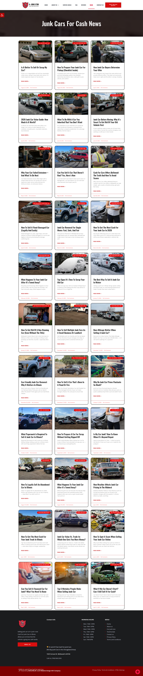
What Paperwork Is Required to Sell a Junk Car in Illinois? (34, 436)
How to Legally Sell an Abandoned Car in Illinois (35, 486)
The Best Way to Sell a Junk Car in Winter (106, 281)
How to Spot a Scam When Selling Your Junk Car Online (107, 538)
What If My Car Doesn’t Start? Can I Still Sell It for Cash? (105, 590)
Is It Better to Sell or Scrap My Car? (34, 69)
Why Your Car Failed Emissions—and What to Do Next (34, 174)
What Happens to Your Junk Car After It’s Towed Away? (34, 281)
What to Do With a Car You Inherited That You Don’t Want (69, 121)
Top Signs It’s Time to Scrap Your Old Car (71, 281)
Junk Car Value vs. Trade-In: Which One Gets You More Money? (71, 538)
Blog (91, 5)
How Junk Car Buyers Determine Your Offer (106, 69)
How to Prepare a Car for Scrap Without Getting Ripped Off (70, 436)
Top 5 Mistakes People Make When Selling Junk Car (69, 590)
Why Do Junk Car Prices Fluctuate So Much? (107, 383)
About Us (54, 5)
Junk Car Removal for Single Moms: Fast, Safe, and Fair (69, 229)
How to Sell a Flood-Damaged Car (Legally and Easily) (35, 229)
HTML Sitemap (119, 670)
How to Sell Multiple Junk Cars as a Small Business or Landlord (71, 331)
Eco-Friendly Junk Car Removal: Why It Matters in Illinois (34, 383)
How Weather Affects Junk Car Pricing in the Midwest (105, 486)
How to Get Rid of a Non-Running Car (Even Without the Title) (35, 331)
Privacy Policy (96, 670)
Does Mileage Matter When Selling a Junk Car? (104, 331)
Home (46, 5)
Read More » (25, 81)
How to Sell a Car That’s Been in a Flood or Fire (70, 383)
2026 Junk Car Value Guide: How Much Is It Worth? (34, 121)
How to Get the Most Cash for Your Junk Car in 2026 (105, 229)
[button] (2, 15)
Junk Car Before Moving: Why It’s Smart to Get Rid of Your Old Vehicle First (107, 122)
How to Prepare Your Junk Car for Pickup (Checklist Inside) (71, 69)
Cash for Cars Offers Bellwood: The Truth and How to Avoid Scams (106, 175)
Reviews (83, 5)
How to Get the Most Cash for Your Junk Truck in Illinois (33, 538)
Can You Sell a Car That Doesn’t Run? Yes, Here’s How (70, 174)
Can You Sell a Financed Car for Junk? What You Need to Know (34, 590)
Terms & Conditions (108, 670)
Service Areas (67, 5)
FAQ (76, 5)
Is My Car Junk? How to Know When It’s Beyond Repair (105, 436)
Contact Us (100, 5)
